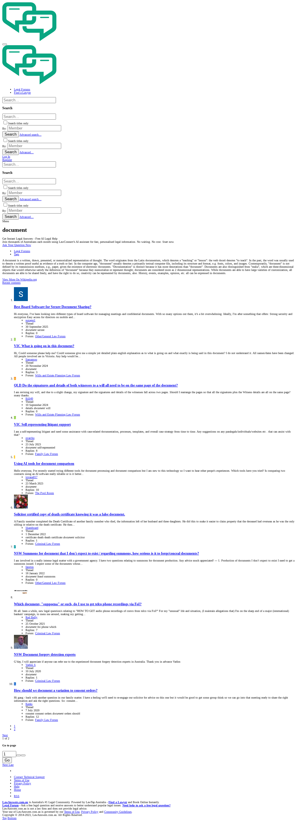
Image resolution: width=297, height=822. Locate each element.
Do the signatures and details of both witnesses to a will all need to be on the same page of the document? (96, 385)
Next (5, 735)
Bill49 (29, 398)
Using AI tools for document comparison (44, 464)
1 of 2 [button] (5, 738)
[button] (4, 44)
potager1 (30, 320)
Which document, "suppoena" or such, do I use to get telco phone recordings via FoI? (78, 604)
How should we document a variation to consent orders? (55, 690)
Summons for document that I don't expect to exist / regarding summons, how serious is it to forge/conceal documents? (106, 553)
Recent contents (11, 282)
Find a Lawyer (117, 802)
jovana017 (31, 477)
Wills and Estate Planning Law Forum (57, 375)
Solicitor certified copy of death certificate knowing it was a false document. (69, 514)
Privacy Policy (22, 783)
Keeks (29, 704)
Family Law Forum (46, 453)
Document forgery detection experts (45, 655)
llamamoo (31, 359)
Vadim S (31, 664)
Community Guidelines (118, 811)
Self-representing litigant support (42, 425)
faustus (30, 566)
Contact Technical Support (29, 777)
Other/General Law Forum (50, 336)
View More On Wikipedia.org (19, 279)
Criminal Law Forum (47, 543)
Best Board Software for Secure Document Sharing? (52, 307)
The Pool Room (44, 493)
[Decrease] (23, 755)
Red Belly (31, 617)
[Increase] (18, 755)
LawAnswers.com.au (15, 802)
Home (17, 789)
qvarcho (30, 438)
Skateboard (32, 527)
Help (16, 786)
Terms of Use (21, 780)
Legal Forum (10, 805)
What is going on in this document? (44, 346)
